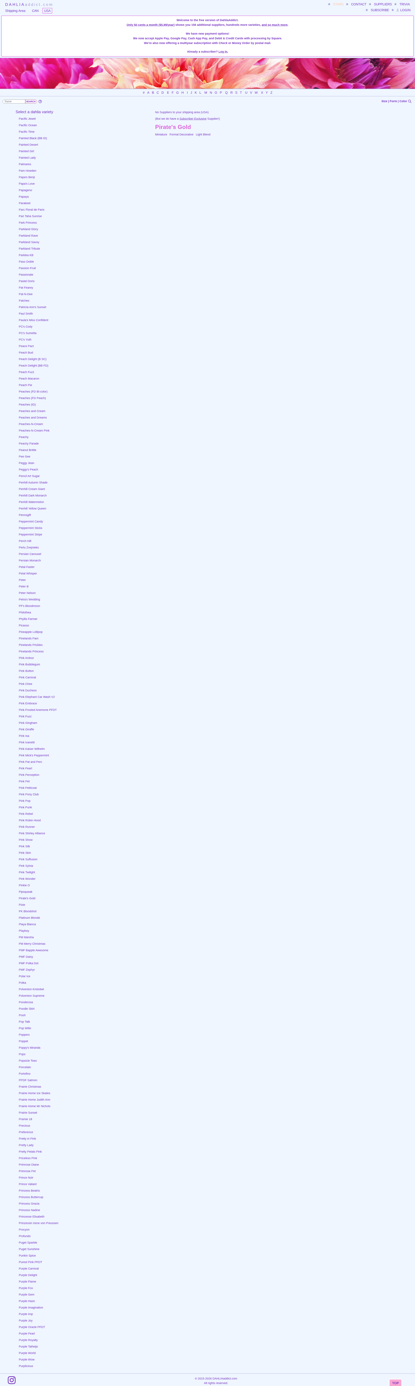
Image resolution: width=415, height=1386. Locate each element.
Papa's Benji (27, 177)
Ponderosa (26, 1002)
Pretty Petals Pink (30, 1151)
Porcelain (25, 1067)
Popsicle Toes (28, 1060)
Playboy (24, 930)
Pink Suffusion (28, 859)
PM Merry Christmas (32, 943)
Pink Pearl (25, 768)
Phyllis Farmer (28, 619)
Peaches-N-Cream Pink (34, 430)
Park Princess (28, 222)
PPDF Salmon (28, 1080)
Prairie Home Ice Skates (34, 1093)
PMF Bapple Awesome (33, 950)
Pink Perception (29, 774)
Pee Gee (24, 456)
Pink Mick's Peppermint (34, 755)
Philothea (25, 612)
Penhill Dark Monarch (33, 495)
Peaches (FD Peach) (32, 398)
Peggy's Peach (28, 469)
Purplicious (26, 1366)
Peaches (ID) (27, 404)
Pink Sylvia (26, 865)
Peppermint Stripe (30, 534)
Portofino (24, 1073)
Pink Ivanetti (27, 742)
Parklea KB (26, 255)
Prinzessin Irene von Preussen (38, 1223)
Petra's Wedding (29, 599)
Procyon (24, 1229)
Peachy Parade (29, 443)
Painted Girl (26, 151)
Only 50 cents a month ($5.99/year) (151, 24)
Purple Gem (26, 1294)
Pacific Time (27, 131)
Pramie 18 (25, 1119)
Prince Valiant (28, 1184)
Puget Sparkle (28, 1242)
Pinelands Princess (31, 651)
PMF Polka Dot (28, 963)
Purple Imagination (31, 1307)
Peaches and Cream (32, 411)
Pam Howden (27, 170)
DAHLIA (29, 4)
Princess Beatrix (29, 1190)
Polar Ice (24, 976)
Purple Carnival (29, 1268)
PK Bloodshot (27, 911)
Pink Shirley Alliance (32, 833)
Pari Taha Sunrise (30, 216)
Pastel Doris (27, 281)
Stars (338, 4)
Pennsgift (25, 515)
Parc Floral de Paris (31, 209)
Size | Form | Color (394, 101)
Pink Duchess (28, 690)
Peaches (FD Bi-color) (33, 391)
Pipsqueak (25, 891)
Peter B (24, 586)
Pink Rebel (26, 813)
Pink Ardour (26, 658)
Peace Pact (26, 346)
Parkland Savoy (29, 242)
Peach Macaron (29, 378)
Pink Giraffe (26, 729)
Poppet (23, 1041)
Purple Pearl (27, 1333)
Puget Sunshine (29, 1249)
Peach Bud (26, 352)
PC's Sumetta (27, 333)
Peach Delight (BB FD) (33, 365)
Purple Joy (26, 1320)
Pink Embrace (28, 703)
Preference (26, 1132)
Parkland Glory (28, 229)
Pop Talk (24, 1021)
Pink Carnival (27, 677)
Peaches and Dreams (33, 417)
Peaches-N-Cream (31, 424)
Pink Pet (24, 781)
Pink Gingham (28, 723)
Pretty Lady (26, 1145)
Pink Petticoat (28, 787)
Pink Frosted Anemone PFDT (38, 710)
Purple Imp (26, 1314)
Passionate (26, 274)
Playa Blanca (27, 924)
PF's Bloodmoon (29, 606)
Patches (24, 300)
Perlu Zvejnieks (29, 547)
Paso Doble (26, 261)
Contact (358, 4)
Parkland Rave (28, 235)
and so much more (275, 24)
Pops (22, 1054)
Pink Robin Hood (30, 820)
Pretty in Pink (27, 1138)
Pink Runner (27, 826)
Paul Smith (26, 313)
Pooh (22, 1015)
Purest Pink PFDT (30, 1262)
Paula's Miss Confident (33, 320)
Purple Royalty (28, 1340)
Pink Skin (25, 852)
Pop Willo (25, 1028)
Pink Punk (25, 807)
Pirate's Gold (27, 898)
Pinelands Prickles (31, 645)
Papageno (25, 190)
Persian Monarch (30, 560)
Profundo (25, 1236)
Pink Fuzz (25, 716)
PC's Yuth (25, 339)
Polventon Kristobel (31, 989)
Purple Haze (27, 1301)
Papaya (24, 196)
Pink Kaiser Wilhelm (32, 748)
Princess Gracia (29, 1203)
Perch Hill (25, 541)
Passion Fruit (27, 268)
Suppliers (383, 4)
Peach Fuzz (26, 372)
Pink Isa (24, 736)
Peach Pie (25, 385)
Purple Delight (28, 1275)
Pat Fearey (26, 287)
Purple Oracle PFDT (32, 1327)
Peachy (24, 437)
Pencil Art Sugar (29, 476)
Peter (22, 580)
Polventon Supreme (31, 995)
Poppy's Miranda (29, 1047)
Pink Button (26, 671)
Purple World (27, 1353)
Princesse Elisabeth (31, 1216)
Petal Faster (27, 567)
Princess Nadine (29, 1210)
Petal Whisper (28, 573)
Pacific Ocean (28, 125)
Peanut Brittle (27, 450)
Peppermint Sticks (30, 528)
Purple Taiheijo (28, 1346)
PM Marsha (26, 937)
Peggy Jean (26, 463)
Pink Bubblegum (29, 664)
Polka (22, 982)
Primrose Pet (27, 1171)
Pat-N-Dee (26, 294)
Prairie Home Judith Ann (34, 1099)
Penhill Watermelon (31, 502)
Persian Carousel (30, 554)
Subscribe (380, 10)
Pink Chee (25, 684)
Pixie (22, 904)
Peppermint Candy (31, 521)
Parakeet (24, 203)
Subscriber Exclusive (193, 118)
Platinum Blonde (29, 917)
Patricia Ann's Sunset (32, 307)
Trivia (404, 4)
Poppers (24, 1034)
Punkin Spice (27, 1255)
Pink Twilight (27, 872)
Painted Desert (28, 144)
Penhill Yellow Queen (32, 508)
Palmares (25, 164)
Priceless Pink (28, 1158)
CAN (35, 11)
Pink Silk (24, 846)
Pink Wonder (27, 878)
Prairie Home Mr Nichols (34, 1106)
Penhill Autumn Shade (33, 482)
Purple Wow (27, 1359)
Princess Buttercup (31, 1197)
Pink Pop (24, 800)
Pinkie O (24, 885)
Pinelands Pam (28, 638)
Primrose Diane (29, 1164)
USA (47, 11)
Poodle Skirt (27, 1008)
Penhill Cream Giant (32, 489)
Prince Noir (26, 1177)
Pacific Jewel (27, 118)
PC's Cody (25, 326)
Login (404, 10)
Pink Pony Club (29, 794)
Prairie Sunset (28, 1112)
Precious (24, 1125)
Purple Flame (27, 1281)
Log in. (223, 51)
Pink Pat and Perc (30, 761)
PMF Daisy (26, 956)
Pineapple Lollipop (31, 632)
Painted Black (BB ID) (33, 138)
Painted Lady (27, 157)
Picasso (24, 625)
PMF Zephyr (27, 969)
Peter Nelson (27, 593)
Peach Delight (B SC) (33, 359)
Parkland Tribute (29, 248)
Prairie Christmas (30, 1086)
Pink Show (26, 839)
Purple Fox (26, 1288)
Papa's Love (27, 183)
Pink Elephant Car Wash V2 (37, 697)
